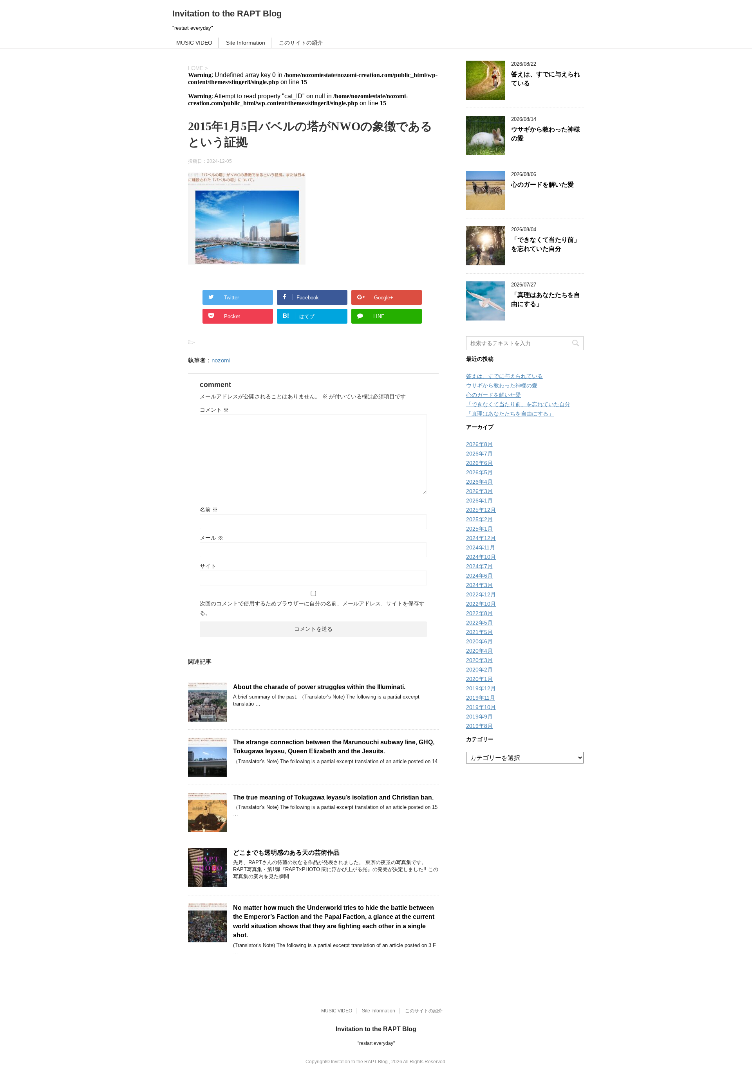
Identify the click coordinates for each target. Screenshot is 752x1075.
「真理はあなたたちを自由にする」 (510, 414)
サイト (208, 566)
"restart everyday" (376, 1043)
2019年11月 (480, 698)
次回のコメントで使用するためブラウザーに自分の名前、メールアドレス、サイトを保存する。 (312, 608)
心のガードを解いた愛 (542, 184)
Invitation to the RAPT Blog (227, 13)
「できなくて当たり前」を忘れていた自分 (545, 244)
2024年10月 (481, 557)
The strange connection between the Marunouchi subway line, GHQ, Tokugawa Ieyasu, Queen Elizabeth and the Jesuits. (333, 746)
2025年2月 (479, 519)
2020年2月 (479, 669)
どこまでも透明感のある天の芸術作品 (286, 852)
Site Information (245, 43)
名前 (209, 509)
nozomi (221, 360)
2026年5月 (479, 472)
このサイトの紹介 (301, 43)
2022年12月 (481, 594)
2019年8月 (479, 726)
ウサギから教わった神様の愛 (501, 385)
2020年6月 (479, 641)
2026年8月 (479, 444)
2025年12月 (481, 510)
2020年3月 (479, 660)
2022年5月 (479, 622)
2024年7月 (479, 566)
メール (211, 538)
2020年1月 (479, 679)
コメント (214, 410)
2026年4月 (479, 482)
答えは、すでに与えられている (504, 376)
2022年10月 (481, 604)
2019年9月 (479, 716)
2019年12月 (481, 688)
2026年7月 (479, 453)
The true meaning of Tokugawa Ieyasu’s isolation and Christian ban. (333, 797)
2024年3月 (479, 585)
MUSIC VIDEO (194, 43)
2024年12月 (481, 538)
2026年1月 (479, 500)
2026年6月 (479, 463)
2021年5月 (479, 632)
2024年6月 (479, 576)
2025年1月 (479, 529)
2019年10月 (481, 707)
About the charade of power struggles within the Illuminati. (319, 687)
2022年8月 (479, 613)
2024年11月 (480, 547)
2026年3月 (479, 491)
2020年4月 (479, 651)
